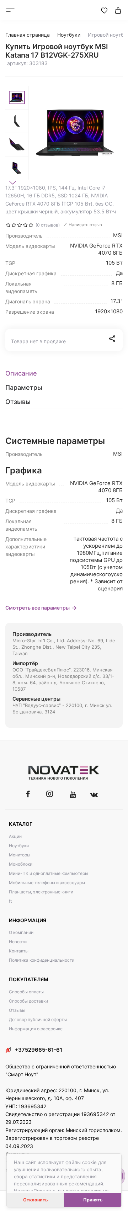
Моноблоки (20, 864)
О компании (21, 932)
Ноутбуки (19, 845)
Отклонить (35, 1199)
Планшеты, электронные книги (41, 891)
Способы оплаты (26, 991)
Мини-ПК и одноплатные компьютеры (48, 873)
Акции (15, 836)
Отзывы (17, 1010)
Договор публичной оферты (38, 1019)
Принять (92, 1199)
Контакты (18, 951)
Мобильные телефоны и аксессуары (47, 882)
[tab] (64, 373)
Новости (18, 941)
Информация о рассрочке (36, 1028)
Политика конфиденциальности (41, 960)
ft (10, 901)
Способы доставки (28, 1001)
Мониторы (19, 854)
